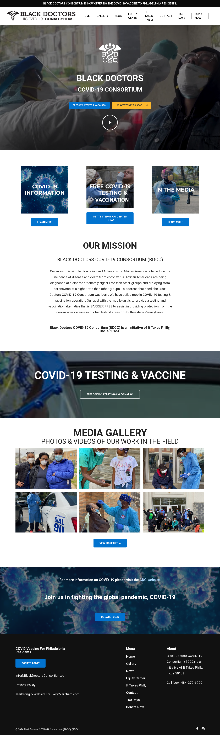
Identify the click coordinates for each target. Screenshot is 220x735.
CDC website (150, 580)
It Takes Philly (149, 15)
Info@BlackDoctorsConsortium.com (41, 675)
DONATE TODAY (30, 663)
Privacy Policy (25, 685)
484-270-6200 (191, 682)
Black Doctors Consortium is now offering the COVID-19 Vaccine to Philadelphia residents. (110, 3)
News (118, 16)
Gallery (102, 16)
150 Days (181, 15)
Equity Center (133, 15)
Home (86, 16)
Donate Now (200, 15)
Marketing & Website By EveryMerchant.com (47, 694)
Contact (166, 16)
